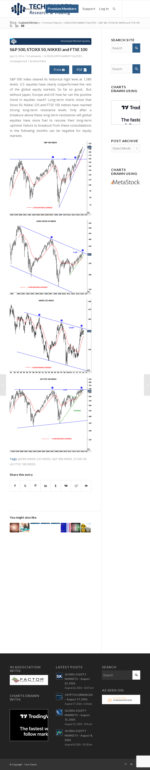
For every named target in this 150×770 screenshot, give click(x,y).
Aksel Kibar (39, 61)
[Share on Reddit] (76, 485)
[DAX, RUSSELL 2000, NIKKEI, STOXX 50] (45, 523)
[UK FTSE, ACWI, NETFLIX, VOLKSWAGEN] (55, 523)
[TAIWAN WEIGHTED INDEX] (147, 385)
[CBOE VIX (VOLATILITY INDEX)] (35, 523)
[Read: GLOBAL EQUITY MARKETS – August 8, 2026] (59, 732)
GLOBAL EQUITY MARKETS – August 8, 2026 (79, 735)
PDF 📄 (82, 70)
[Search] (114, 8)
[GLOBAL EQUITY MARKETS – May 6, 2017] (65, 527)
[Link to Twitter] (11, 26)
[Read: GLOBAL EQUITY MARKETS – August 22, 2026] (59, 676)
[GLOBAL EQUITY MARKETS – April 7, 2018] (24, 527)
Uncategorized (18, 61)
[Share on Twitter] (25, 485)
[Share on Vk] (66, 485)
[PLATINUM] (3, 385)
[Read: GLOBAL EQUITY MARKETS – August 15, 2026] (59, 712)
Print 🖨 (59, 70)
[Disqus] (55, 593)
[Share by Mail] (86, 485)
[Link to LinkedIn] (17, 26)
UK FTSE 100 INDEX (22, 464)
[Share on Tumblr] (56, 485)
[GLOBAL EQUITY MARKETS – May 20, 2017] (86, 527)
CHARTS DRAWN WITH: (24, 697)
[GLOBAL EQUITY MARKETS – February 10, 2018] (14, 527)
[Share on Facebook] (15, 485)
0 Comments (34, 56)
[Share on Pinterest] (35, 485)
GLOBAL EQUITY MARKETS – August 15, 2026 (77, 715)
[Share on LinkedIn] (46, 485)
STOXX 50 (79, 459)
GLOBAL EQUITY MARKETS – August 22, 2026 (77, 679)
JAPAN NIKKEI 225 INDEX (34, 459)
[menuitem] (15, 8)
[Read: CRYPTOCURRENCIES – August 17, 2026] (59, 696)
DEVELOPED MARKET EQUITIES (64, 56)
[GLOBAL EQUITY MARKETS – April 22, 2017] (75, 527)
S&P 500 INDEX (62, 459)
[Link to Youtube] (23, 26)
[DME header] (50, 41)
